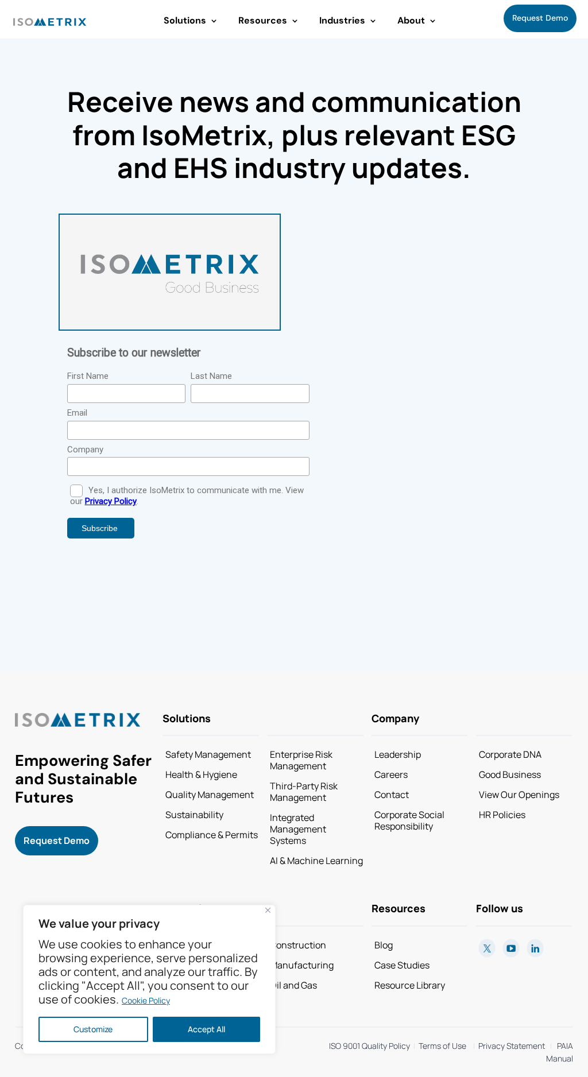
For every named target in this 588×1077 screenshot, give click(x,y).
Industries (342, 20)
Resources (262, 20)
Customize (93, 1029)
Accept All (206, 1029)
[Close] (267, 910)
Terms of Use (442, 1045)
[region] (149, 979)
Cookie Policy (146, 1000)
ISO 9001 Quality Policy (369, 1045)
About (411, 20)
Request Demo (540, 18)
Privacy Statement (510, 1045)
